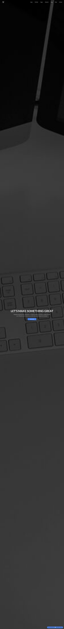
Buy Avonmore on (51, 627)
